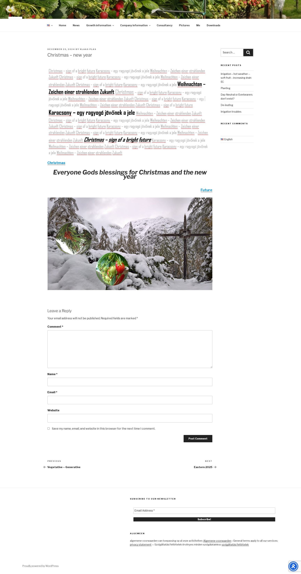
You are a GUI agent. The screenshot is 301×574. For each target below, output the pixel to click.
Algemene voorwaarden (217, 540)
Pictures (184, 25)
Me (198, 25)
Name (52, 374)
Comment (55, 326)
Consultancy (164, 25)
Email (52, 392)
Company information (134, 25)
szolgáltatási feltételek (235, 544)
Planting (225, 88)
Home (62, 25)
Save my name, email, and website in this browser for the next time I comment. (103, 428)
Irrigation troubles (231, 111)
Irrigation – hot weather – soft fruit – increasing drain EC (236, 77)
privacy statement (140, 544)
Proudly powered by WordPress (40, 565)
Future (206, 190)
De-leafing (227, 105)
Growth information (98, 25)
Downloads (213, 25)
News (76, 25)
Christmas (56, 163)
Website (53, 410)
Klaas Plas (88, 49)
